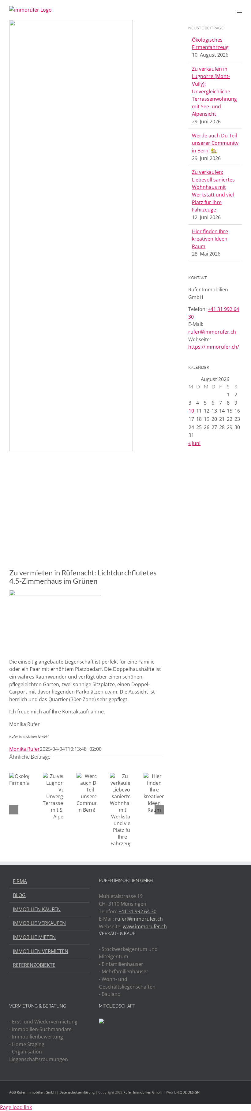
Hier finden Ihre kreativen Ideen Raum (210, 239)
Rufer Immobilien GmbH (142, 1092)
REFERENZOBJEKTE (34, 965)
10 (191, 410)
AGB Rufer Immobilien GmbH (32, 1092)
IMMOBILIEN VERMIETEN (40, 951)
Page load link (16, 1107)
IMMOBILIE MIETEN (34, 937)
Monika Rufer (24, 749)
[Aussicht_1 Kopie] (71, 289)
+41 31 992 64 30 (137, 911)
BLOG (19, 895)
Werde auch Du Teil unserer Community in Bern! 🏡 (215, 143)
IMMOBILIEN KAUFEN (37, 909)
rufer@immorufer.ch (212, 331)
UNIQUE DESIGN (187, 1092)
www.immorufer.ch (145, 926)
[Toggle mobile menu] (239, 9)
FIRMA (20, 881)
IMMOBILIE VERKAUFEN (39, 923)
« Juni (194, 443)
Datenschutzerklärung (77, 1092)
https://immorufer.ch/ (213, 346)
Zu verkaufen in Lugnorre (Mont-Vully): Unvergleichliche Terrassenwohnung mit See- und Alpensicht (214, 91)
